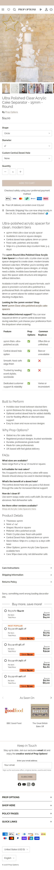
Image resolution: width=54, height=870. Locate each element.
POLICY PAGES (10, 813)
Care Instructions (10, 568)
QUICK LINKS (9, 821)
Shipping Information (12, 575)
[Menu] (3, 9)
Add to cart (27, 183)
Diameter (6, 140)
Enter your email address (27, 761)
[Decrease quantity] (5, 172)
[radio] (27, 614)
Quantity (6, 166)
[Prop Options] (27, 9)
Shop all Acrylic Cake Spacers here (19, 509)
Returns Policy (9, 582)
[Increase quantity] (20, 172)
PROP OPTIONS (10, 797)
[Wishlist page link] (8, 9)
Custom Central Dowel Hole (16, 153)
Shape (5, 128)
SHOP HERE (8, 805)
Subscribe (27, 777)
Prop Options (11, 112)
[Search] (16, 9)
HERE (41, 3)
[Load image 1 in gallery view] (27, 48)
